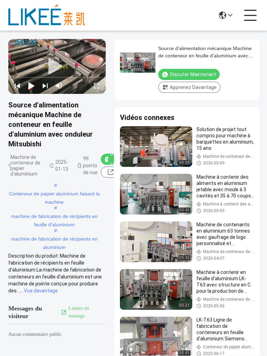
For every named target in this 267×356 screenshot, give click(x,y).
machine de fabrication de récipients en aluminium (54, 239)
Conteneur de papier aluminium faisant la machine (54, 194)
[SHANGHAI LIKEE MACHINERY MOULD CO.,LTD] (46, 15)
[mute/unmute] (59, 85)
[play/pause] (31, 85)
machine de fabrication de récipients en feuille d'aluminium (54, 216)
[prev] (17, 85)
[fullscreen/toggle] (97, 85)
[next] (45, 85)
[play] (57, 66)
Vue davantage (41, 290)
